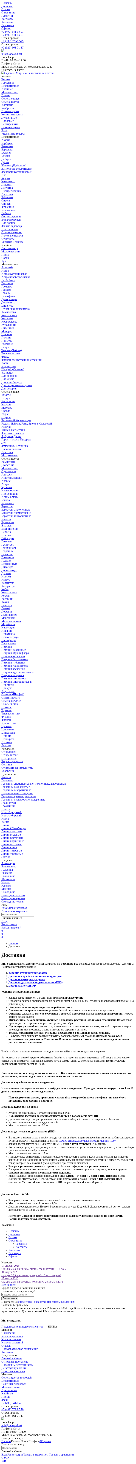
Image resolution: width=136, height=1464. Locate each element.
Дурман (6, 573)
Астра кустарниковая (14, 273)
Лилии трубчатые (12, 853)
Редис (4, 413)
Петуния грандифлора (14, 665)
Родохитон (8, 691)
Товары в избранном (35, 1454)
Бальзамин (7, 503)
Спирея (5, 203)
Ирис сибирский (11, 815)
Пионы (5, 1396)
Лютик (5, 856)
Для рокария (8, 388)
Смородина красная (13, 898)
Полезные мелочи (12, 235)
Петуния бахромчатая (14, 659)
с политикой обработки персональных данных (46, 1301)
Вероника (7, 283)
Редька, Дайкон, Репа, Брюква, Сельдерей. (27, 423)
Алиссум (6, 474)
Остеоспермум (10, 637)
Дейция (6, 159)
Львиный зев (9, 614)
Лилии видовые (11, 834)
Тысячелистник (10, 353)
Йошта (5, 882)
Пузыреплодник (11, 190)
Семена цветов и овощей (16, 1377)
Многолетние (9, 468)
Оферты (6, 28)
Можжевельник (10, 251)
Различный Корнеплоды (16, 420)
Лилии (5, 825)
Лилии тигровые (11, 850)
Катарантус (8, 586)
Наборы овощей (11, 449)
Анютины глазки (11, 477)
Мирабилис (8, 624)
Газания (6, 535)
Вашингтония (9, 528)
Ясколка (6, 745)
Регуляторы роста (12, 761)
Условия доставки (12, 1336)
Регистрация (9, 924)
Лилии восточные (12, 837)
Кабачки (6, 426)
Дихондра (7, 566)
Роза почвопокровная (14, 911)
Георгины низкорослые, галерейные (23, 799)
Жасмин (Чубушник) (13, 165)
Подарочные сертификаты (17, 1364)
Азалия (5, 139)
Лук (3, 442)
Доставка (7, 6)
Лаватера (6, 605)
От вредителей (10, 754)
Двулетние (7, 464)
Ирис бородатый (11, 812)
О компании (8, 1332)
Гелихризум (8, 547)
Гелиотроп (7, 544)
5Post (93, 1140)
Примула (6, 340)
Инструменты (9, 229)
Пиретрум (7, 684)
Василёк (6, 525)
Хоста (4, 362)
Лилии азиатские (11, 831)
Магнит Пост (107, 1140)
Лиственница (9, 248)
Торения (6, 710)
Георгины (7, 550)
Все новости (8, 1284)
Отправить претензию (14, 1361)
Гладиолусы (8, 802)
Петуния (6, 646)
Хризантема (8, 366)
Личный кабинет (11, 1358)
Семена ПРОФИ (11, 700)
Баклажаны (8, 401)
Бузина (5, 155)
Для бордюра (9, 375)
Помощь (6, 2)
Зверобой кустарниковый (16, 171)
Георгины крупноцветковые (18, 796)
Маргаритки (8, 617)
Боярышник (8, 210)
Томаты (6, 394)
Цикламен (7, 729)
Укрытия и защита (12, 241)
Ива (3, 174)
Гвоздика (6, 286)
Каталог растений (12, 1342)
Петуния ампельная (13, 656)
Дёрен (5, 162)
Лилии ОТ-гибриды (13, 828)
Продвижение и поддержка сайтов (22, 1326)
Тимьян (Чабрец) (11, 350)
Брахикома (7, 522)
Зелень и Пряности (12, 433)
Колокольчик (9, 315)
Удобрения (7, 770)
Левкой (5, 608)
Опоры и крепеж (11, 232)
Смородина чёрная (12, 901)
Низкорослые (9, 490)
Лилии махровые (11, 844)
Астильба (7, 267)
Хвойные (7, 1393)
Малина (6, 888)
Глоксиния (7, 557)
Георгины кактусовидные (17, 793)
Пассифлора (8, 640)
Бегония (6, 519)
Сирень (5, 200)
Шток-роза (7, 738)
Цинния (6, 735)
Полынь (6, 337)
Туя (3, 261)
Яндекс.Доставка (78, 1140)
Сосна (5, 257)
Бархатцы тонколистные (16, 515)
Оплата (5, 9)
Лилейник (7, 327)
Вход (4, 921)
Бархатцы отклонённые (15, 509)
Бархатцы (7, 506)
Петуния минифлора (13, 678)
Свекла (5, 410)
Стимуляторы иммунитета (17, 767)
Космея (5, 595)
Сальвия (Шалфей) (12, 694)
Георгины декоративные (16, 789)
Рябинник (7, 197)
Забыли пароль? (11, 927)
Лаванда (6, 184)
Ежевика (6, 872)
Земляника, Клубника (14, 445)
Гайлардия (7, 538)
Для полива (8, 222)
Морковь (6, 407)
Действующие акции (14, 1367)
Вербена (6, 531)
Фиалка (6, 716)
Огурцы (6, 417)
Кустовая (6, 487)
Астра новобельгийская (15, 276)
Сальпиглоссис (10, 697)
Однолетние (8, 471)
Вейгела (6, 213)
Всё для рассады (11, 219)
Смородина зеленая (13, 895)
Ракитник (7, 194)
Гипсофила (8, 296)
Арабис (5, 480)
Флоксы (6, 719)
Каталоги (7, 22)
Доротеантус (9, 570)
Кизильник (8, 181)
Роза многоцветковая (14, 907)
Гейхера (6, 289)
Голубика (7, 869)
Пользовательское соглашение (19, 1348)
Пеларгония (8, 643)
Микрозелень (9, 455)
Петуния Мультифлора (15, 652)
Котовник (7, 318)
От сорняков (8, 758)
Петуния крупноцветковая (17, 672)
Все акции (7, 25)
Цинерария (8, 732)
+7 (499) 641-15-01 (12, 31)
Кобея (4, 589)
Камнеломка (8, 312)
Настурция (8, 627)
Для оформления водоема (16, 385)
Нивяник (6, 334)
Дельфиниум (9, 299)
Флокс (5, 356)
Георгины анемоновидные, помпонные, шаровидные (33, 783)
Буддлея (6, 152)
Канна (5, 821)
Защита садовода (11, 225)
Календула (7, 582)
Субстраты (8, 238)
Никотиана (8, 633)
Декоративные (10, 1380)
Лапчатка (7, 187)
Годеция (6, 560)
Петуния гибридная (13, 662)
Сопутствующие (11, 216)
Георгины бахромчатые (15, 786)
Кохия (5, 601)
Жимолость (8, 879)
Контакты (7, 18)
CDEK (63, 1140)
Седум (5, 347)
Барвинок (7, 146)
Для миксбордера (11, 382)
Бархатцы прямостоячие (16, 512)
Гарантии (7, 15)
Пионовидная (9, 493)
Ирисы (5, 809)
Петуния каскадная (13, 668)
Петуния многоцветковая (16, 681)
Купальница (8, 324)
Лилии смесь (9, 847)
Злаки (4, 1399)
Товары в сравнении (61, 1454)
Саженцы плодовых (13, 1383)
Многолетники (10, 1387)
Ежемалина (8, 876)
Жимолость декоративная (16, 168)
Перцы (5, 398)
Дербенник (8, 302)
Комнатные (8, 461)
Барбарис (7, 143)
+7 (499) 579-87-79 (12, 41)
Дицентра (7, 305)
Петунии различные (13, 649)
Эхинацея (7, 372)
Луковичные (9, 1390)
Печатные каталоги (13, 1371)
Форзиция (7, 206)
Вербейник (8, 280)
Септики (6, 764)
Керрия (5, 178)
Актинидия (8, 863)
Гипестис (7, 554)
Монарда (6, 331)
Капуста (6, 404)
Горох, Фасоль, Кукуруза (16, 439)
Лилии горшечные (12, 840)
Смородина (8, 891)
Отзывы (6, 1345)
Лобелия (6, 611)
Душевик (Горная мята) (15, 308)
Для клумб (7, 378)
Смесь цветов (9, 703)
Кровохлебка (9, 321)
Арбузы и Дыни (11, 436)
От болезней (8, 751)
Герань (5, 292)
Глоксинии (8, 805)
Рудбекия (7, 343)
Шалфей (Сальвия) (12, 369)
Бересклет (7, 149)
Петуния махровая (12, 675)
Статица (6, 707)
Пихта (5, 254)
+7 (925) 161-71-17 (12, 47)
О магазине (8, 12)
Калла (5, 818)
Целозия (6, 726)
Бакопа (5, 500)
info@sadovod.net (11, 53)
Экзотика (7, 452)
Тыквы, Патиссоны (13, 429)
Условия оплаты (11, 1339)
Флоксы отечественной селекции (21, 359)
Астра (5, 270)
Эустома (6, 742)
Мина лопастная (11, 621)
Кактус (5, 579)
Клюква (6, 885)
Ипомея (6, 576)
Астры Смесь (9, 496)
